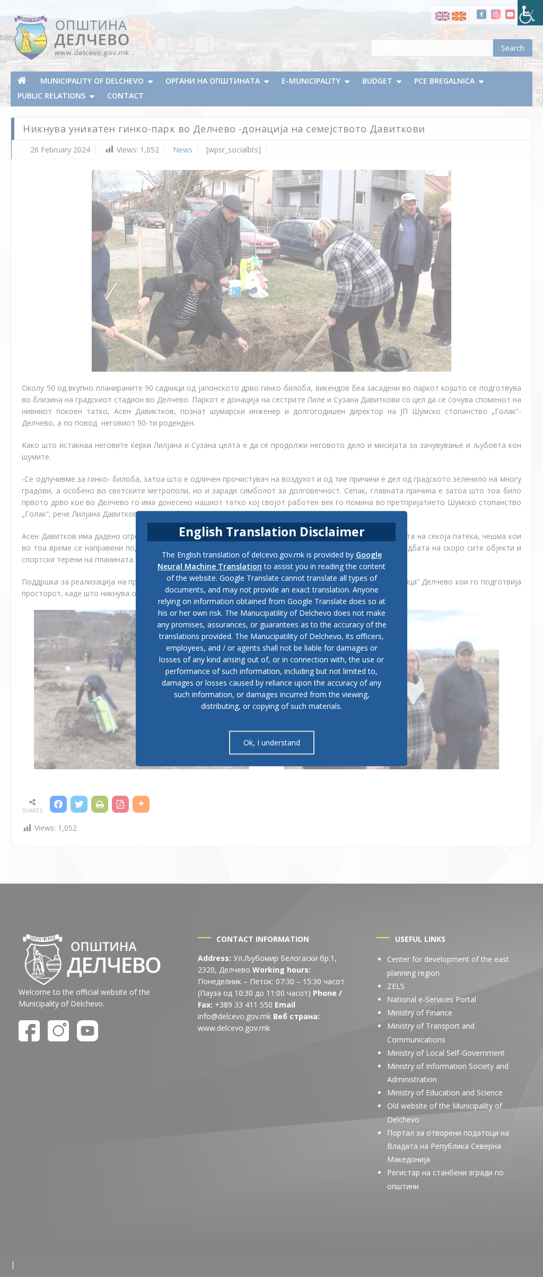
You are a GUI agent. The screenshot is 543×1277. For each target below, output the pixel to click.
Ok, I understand (271, 743)
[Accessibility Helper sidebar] (530, 12)
